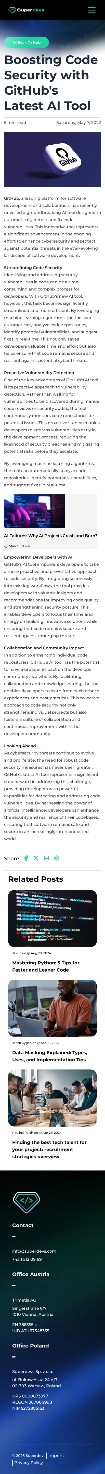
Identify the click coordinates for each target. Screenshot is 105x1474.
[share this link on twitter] (36, 858)
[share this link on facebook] (26, 858)
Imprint (56, 1455)
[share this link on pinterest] (57, 858)
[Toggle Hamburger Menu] (91, 10)
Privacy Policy (28, 1462)
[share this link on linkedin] (46, 858)
